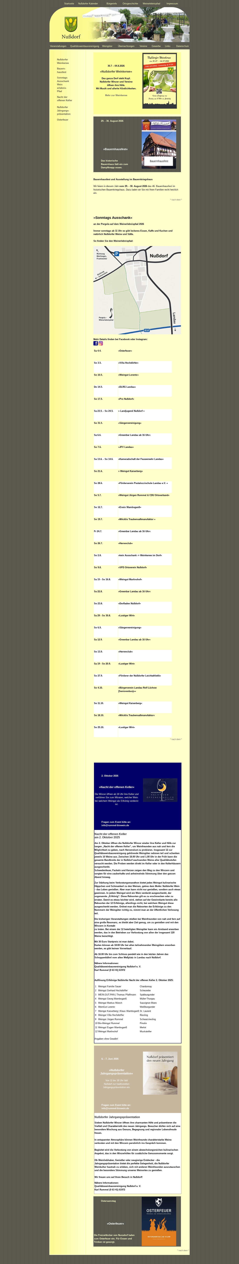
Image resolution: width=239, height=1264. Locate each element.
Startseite (69, 3)
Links (167, 46)
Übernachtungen (126, 46)
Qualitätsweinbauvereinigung (84, 46)
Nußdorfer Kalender (88, 3)
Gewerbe (156, 46)
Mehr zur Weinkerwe (116, 95)
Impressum (172, 3)
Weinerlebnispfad (151, 3)
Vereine (143, 46)
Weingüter (107, 46)
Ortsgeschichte (130, 3)
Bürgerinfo (112, 3)
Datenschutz (182, 46)
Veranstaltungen (58, 46)
